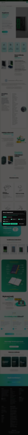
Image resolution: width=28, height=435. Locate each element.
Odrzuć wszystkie (21, 223)
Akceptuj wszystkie (6, 223)
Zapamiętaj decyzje (13, 223)
